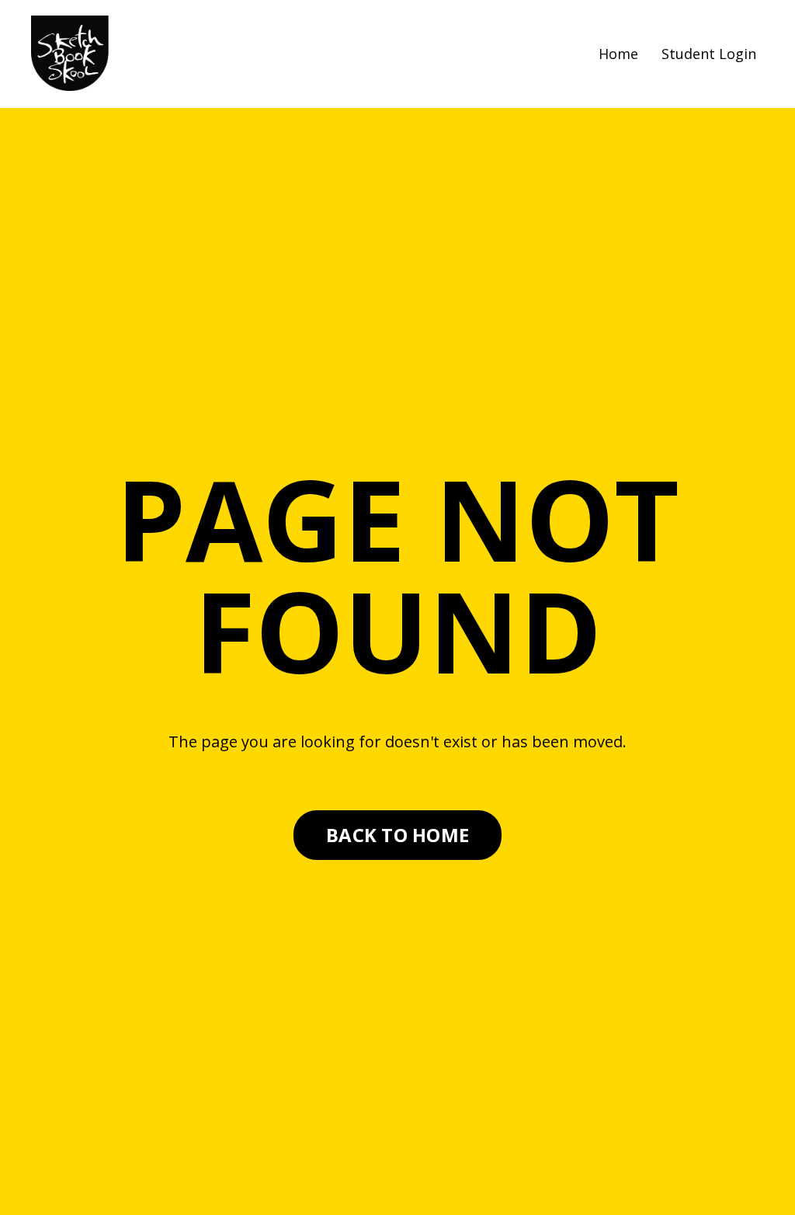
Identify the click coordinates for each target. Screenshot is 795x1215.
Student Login (708, 53)
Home (618, 53)
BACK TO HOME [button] (397, 835)
